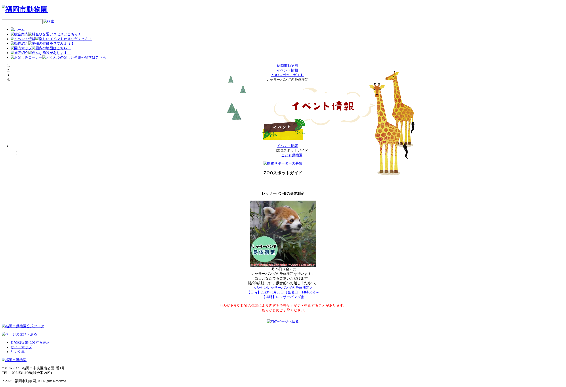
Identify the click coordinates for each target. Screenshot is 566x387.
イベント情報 (287, 70)
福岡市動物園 (287, 65)
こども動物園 (291, 155)
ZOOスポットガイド (287, 75)
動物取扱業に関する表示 (30, 342)
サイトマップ (21, 347)
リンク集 (18, 352)
